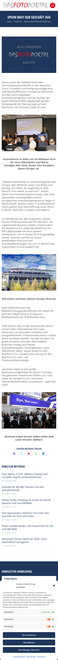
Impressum (41, 656)
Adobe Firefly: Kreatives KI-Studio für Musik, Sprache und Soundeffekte (26, 501)
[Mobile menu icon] (52, 5)
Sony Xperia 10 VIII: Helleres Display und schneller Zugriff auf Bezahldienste (24, 475)
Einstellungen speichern (29, 650)
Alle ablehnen (29, 642)
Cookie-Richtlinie (19, 656)
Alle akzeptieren (29, 635)
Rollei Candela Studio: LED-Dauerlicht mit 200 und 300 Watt (27, 527)
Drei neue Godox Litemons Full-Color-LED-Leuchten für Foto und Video (26, 514)
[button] (54, 585)
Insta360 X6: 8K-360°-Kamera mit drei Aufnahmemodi (23, 488)
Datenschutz (31, 656)
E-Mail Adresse (11, 578)
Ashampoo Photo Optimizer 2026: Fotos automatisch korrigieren (24, 540)
